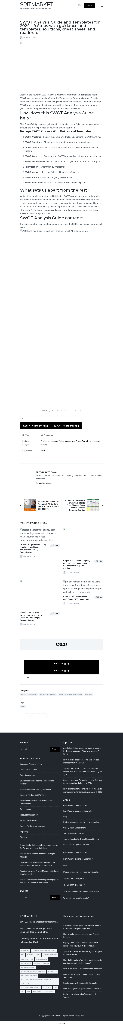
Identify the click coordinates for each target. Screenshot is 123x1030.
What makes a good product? (43, 991)
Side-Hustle (47, 987)
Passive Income (41, 959)
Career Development (28, 769)
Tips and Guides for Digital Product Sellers (81, 839)
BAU (22, 955)
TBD (28, 991)
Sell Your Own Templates (30, 987)
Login (89, 6)
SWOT (43, 451)
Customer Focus (27, 959)
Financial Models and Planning (33, 795)
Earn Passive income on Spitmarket (78, 811)
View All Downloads (44, 483)
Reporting (24, 832)
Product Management (49, 441)
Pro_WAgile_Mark (29, 556)
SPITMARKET (36, 4)
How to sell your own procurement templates (82, 988)
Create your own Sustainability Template (80, 983)
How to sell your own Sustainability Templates (82, 969)
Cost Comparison (27, 775)
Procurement (25, 809)
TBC (22, 991)
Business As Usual (33, 955)
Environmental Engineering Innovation (35, 789)
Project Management (67, 441)
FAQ (65, 817)
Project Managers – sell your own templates (82, 822)
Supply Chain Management (74, 828)
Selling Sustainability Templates (33, 972)
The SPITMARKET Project (74, 833)
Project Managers (28, 967)
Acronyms (25, 951)
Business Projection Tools (31, 764)
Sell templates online (29, 976)
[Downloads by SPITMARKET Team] (26, 472)
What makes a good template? (76, 844)
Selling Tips (52, 972)
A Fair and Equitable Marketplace (44, 951)
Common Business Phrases (75, 805)
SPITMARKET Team (29, 38)
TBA (55, 987)
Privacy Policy (79, 1016)
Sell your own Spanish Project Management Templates (37, 981)
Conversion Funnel (50, 955)
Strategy (44, 445)
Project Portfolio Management (88, 441)
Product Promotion (41, 963)
